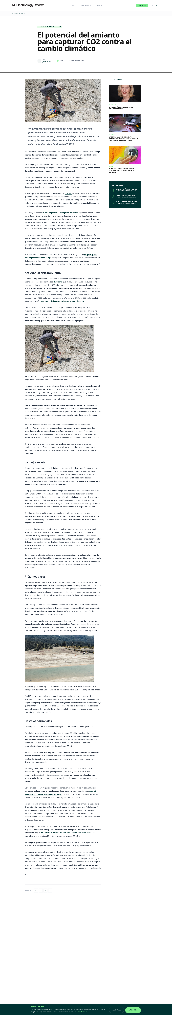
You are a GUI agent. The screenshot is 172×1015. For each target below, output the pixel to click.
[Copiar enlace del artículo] (50, 890)
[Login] (152, 5)
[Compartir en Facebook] (36, 890)
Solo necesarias (116, 1010)
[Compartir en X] (41, 890)
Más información (82, 1012)
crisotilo (68, 193)
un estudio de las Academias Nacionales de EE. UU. (63, 301)
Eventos (99, 5)
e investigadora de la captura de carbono (61, 212)
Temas (72, 5)
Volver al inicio (19, 13)
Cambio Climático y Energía (50, 27)
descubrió (58, 282)
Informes (85, 5)
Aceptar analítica (133, 1010)
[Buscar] (156, 5)
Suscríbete (142, 5)
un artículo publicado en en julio (66, 833)
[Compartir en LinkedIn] (45, 890)
